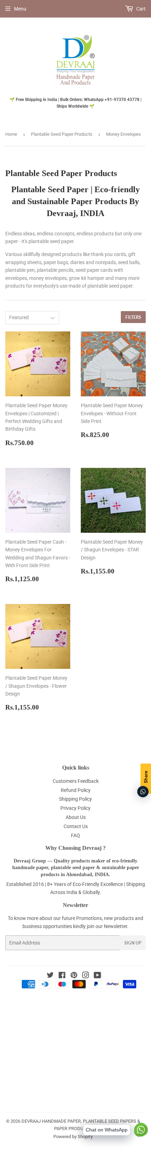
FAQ (75, 835)
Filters (133, 317)
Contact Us (76, 826)
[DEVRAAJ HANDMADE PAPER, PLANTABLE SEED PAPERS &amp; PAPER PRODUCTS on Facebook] (62, 976)
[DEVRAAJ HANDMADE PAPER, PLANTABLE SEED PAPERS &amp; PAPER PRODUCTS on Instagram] (85, 976)
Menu (20, 9)
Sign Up (132, 943)
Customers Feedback (76, 781)
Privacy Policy (75, 808)
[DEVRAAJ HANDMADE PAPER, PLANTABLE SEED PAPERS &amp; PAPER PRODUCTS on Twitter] (50, 976)
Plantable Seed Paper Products (61, 134)
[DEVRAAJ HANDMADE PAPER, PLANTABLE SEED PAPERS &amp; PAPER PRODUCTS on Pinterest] (74, 976)
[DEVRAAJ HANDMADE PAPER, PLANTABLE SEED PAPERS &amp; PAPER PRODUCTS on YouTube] (97, 976)
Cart (140, 9)
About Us (76, 817)
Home (11, 134)
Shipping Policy (75, 799)
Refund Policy (76, 790)
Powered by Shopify (73, 1136)
